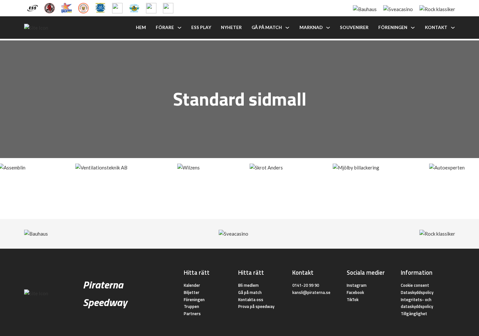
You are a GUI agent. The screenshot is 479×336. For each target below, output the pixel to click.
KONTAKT (436, 27)
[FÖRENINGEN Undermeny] (413, 28)
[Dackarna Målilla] (66, 7)
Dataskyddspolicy (417, 292)
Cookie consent (415, 285)
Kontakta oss (250, 299)
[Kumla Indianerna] (49, 7)
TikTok (352, 299)
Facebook (355, 292)
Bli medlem (248, 285)
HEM (141, 27)
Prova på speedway (256, 306)
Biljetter (191, 292)
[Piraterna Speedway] (100, 7)
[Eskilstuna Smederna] (168, 7)
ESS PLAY (201, 27)
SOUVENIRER (354, 27)
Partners (192, 313)
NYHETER (231, 27)
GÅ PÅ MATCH (267, 27)
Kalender (192, 285)
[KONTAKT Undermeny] (453, 28)
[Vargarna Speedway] (151, 7)
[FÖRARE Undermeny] (179, 28)
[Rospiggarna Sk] (117, 7)
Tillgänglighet (414, 313)
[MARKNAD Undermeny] (328, 28)
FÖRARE (165, 27)
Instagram (357, 285)
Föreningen (194, 299)
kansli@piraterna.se (311, 292)
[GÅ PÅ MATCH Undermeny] (287, 28)
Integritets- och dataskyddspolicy (417, 303)
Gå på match (250, 292)
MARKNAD (311, 27)
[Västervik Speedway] (134, 7)
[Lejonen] (83, 7)
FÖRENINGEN (392, 27)
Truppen (191, 306)
